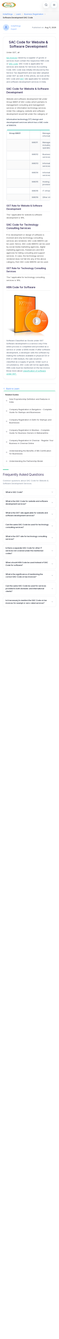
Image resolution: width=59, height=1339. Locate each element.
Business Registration (33, 14)
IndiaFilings (8, 14)
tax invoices (11, 58)
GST (22, 79)
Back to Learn (12, 388)
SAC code (13, 64)
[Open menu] (54, 5)
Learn (18, 14)
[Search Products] (46, 5)
